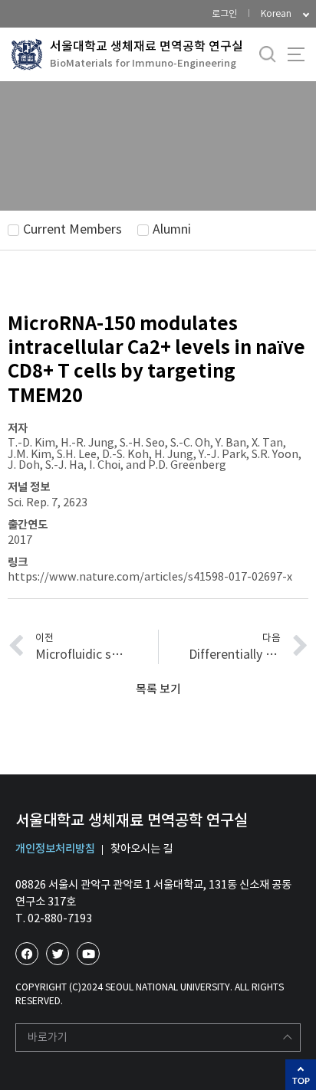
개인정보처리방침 (55, 849)
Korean (276, 13)
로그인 (224, 13)
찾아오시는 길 (141, 849)
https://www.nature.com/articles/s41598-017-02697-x (150, 577)
